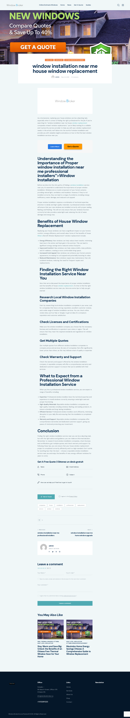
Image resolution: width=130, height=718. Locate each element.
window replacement (79, 123)
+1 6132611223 (42, 702)
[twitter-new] (53, 552)
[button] (40, 520)
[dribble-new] (56, 552)
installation (60, 505)
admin (51, 546)
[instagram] (60, 552)
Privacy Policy (73, 496)
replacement (80, 505)
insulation (59, 60)
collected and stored (69, 595)
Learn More (54, 147)
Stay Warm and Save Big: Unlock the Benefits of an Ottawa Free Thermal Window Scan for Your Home (49, 651)
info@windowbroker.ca (45, 696)
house (51, 505)
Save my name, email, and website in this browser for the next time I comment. (63, 579)
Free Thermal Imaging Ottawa (48, 641)
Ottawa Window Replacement (75, 60)
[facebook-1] (49, 552)
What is (40, 236)
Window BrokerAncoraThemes (18, 714)
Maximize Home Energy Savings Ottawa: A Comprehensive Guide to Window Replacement (78, 650)
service (41, 509)
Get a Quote (73, 146)
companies (42, 505)
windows (57, 509)
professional (70, 505)
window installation (77, 185)
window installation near (60, 167)
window (49, 509)
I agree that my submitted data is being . (58, 596)
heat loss (49, 60)
